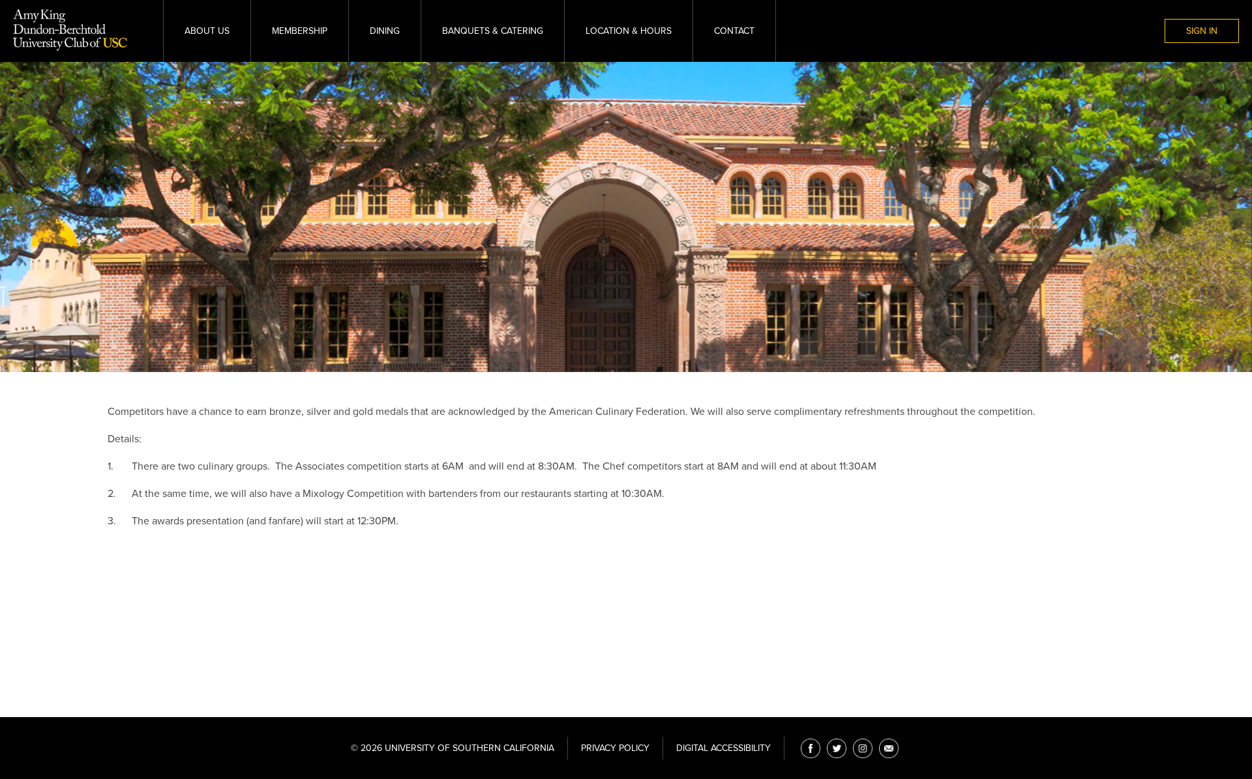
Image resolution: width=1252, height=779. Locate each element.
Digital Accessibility (723, 748)
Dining (385, 30)
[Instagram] (862, 748)
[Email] (889, 748)
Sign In (1201, 30)
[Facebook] (810, 748)
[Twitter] (836, 748)
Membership (299, 30)
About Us (207, 30)
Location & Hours (629, 30)
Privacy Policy (615, 748)
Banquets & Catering (492, 30)
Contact (734, 30)
